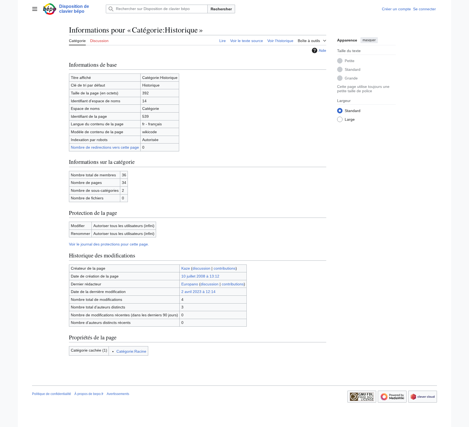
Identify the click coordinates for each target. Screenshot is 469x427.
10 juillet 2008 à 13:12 (200, 276)
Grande (351, 78)
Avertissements (118, 394)
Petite (349, 60)
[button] (34, 9)
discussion (201, 268)
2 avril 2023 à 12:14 (198, 291)
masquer (369, 40)
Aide (322, 50)
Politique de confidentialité (51, 394)
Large (350, 119)
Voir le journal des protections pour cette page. (109, 244)
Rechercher (221, 9)
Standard (352, 69)
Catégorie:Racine (131, 351)
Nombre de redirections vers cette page (105, 147)
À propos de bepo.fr (88, 394)
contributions (225, 268)
